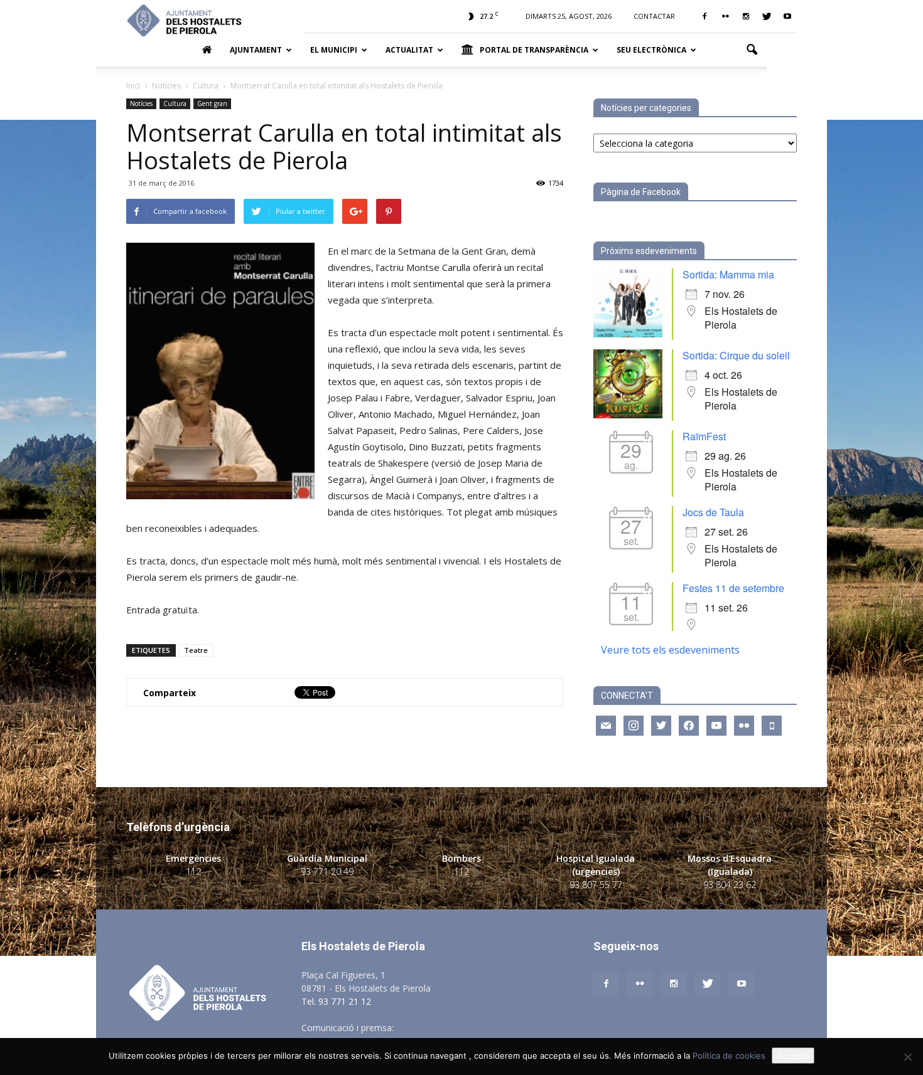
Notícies (141, 103)
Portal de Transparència (534, 50)
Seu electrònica (651, 50)
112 (193, 871)
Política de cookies (729, 1056)
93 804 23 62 (729, 885)
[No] (907, 1057)
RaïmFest (704, 436)
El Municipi (333, 50)
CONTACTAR (654, 16)
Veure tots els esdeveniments (670, 650)
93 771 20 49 (327, 871)
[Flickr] (725, 16)
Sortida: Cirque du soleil (736, 355)
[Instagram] (746, 16)
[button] (752, 50)
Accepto (793, 1056)
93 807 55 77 (595, 885)
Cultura (174, 103)
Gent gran (212, 103)
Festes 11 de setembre (733, 588)
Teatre (196, 650)
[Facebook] (704, 16)
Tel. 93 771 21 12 (336, 1001)
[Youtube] (787, 16)
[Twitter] (766, 16)
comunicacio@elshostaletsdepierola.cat (476, 1028)
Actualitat (409, 50)
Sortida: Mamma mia (728, 274)
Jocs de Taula (713, 512)
